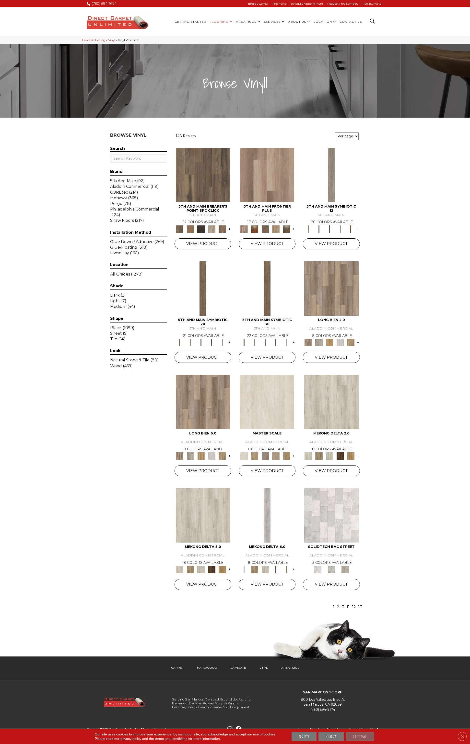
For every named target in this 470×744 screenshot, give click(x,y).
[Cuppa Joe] (340, 456)
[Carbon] (329, 229)
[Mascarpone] (340, 342)
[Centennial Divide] (276, 229)
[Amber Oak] (254, 229)
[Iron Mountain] (201, 229)
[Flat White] (267, 402)
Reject (331, 736)
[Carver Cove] (276, 456)
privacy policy (130, 739)
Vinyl (111, 40)
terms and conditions (171, 739)
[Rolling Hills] (286, 456)
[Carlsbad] (329, 342)
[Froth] (331, 288)
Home (86, 40)
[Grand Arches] (190, 229)
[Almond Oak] (267, 175)
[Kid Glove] (331, 402)
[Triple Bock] (350, 342)
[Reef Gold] (350, 456)
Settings (360, 736)
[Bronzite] (318, 229)
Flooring (99, 40)
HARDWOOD (207, 667)
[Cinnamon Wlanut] (286, 229)
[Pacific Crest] (222, 229)
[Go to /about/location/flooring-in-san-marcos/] (322, 702)
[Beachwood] (331, 175)
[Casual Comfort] (265, 229)
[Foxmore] (254, 456)
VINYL (263, 667)
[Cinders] (340, 229)
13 (360, 607)
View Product (202, 243)
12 (354, 607)
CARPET (177, 667)
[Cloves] (350, 229)
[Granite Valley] (318, 342)
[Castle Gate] (345, 569)
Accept (304, 736)
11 (348, 607)
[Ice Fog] (331, 515)
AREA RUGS (290, 667)
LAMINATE (238, 667)
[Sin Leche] (265, 456)
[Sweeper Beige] (318, 456)
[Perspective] (331, 569)
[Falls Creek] (203, 175)
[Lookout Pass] (211, 229)
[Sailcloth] (329, 456)
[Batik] (203, 288)
